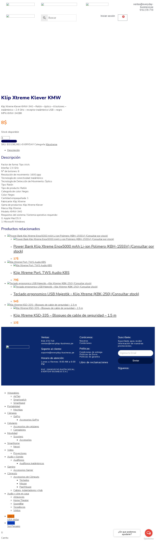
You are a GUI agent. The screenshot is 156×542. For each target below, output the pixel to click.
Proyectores (20, 453)
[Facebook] (120, 374)
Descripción (13, 150)
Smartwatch (19, 399)
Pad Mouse (25, 487)
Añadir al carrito (9, 141)
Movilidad (12, 433)
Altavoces (18, 497)
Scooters (18, 436)
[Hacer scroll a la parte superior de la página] (2, 387)
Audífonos (18, 460)
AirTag (16, 396)
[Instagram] (125, 374)
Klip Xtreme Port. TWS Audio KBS (41, 272)
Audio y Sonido (15, 456)
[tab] (81, 150)
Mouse (23, 483)
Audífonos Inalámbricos (32, 463)
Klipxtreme (51, 144)
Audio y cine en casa (18, 493)
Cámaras (12, 413)
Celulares (12, 423)
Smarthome (13, 443)
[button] (78, 31)
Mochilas (18, 409)
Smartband (19, 403)
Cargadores (19, 430)
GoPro (16, 416)
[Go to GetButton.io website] (149, 539)
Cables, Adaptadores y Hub (28, 490)
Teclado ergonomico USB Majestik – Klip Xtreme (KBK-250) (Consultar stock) (76, 294)
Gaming (11, 466)
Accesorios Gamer (23, 470)
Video (10, 450)
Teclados (24, 480)
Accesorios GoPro (29, 419)
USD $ (13, 518)
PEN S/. (13, 524)
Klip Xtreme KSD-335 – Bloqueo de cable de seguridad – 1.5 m (64, 315)
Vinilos (16, 510)
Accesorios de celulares (26, 426)
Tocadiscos (19, 507)
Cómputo (12, 473)
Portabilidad (13, 406)
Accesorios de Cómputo (26, 477)
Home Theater (21, 500)
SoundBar (18, 503)
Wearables (13, 393)
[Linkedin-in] (131, 374)
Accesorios (26, 440)
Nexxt (16, 446)
